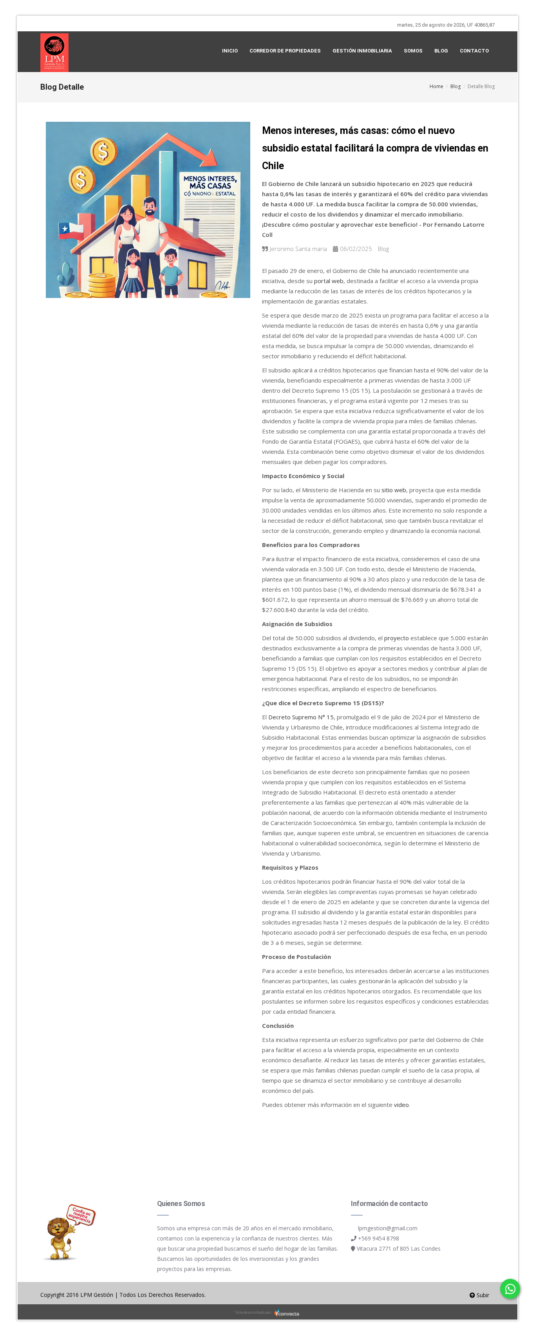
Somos (413, 51)
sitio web (393, 490)
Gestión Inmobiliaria (362, 51)
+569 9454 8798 (378, 1238)
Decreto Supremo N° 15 (301, 717)
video (401, 1105)
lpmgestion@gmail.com (388, 1228)
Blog (441, 51)
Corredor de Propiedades (285, 51)
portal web (328, 281)
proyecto (396, 638)
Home (436, 86)
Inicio (230, 51)
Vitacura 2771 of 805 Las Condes (399, 1248)
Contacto (474, 51)
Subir (482, 1295)
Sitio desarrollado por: (254, 1312)
